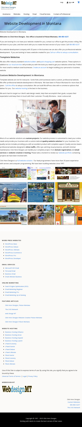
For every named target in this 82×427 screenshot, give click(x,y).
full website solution (24, 160)
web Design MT (10, 313)
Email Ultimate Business (13, 277)
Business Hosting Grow (13, 335)
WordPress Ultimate (12, 250)
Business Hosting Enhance (14, 332)
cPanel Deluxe (10, 349)
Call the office (10, 85)
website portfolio (65, 153)
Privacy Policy (33, 376)
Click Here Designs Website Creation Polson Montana (23, 318)
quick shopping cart (47, 62)
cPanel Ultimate (10, 352)
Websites (17, 14)
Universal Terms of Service (11, 376)
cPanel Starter (10, 346)
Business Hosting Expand (14, 338)
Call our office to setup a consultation (64, 52)
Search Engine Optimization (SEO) (16, 286)
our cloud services (15, 64)
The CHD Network (11, 309)
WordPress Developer (13, 258)
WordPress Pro (10, 255)
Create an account (39, 67)
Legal (24, 376)
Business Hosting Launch (13, 341)
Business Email (10, 274)
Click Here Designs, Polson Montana (17, 305)
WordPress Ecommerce (13, 253)
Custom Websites (74, 402)
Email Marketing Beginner (14, 289)
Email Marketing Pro (12, 292)
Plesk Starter (9, 355)
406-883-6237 (63, 37)
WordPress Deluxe (11, 247)
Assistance (6, 14)
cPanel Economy (10, 344)
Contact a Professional (62, 14)
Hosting (26, 14)
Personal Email (10, 271)
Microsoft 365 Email (12, 268)
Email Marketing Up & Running (15, 295)
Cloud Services (45, 14)
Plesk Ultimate (10, 364)
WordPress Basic (11, 244)
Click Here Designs (8, 7)
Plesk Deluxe (9, 361)
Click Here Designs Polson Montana (17, 322)
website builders (30, 62)
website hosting (21, 88)
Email (34, 14)
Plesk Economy (10, 358)
